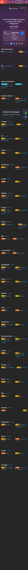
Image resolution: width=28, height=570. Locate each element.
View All (15, 96)
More (11, 117)
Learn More (23, 8)
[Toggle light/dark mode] (9, 2)
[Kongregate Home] (2, 2)
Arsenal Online (14, 39)
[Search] (12, 2)
